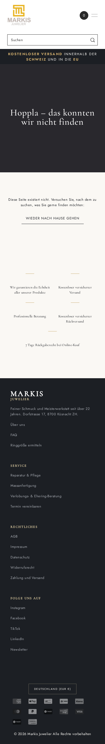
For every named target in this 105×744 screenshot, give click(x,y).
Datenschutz (20, 557)
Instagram (18, 607)
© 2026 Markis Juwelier (33, 733)
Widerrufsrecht (22, 567)
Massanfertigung (23, 485)
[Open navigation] (94, 15)
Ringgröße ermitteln (26, 445)
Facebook (18, 618)
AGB (14, 536)
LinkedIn (17, 638)
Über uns (17, 424)
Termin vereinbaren (25, 506)
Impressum (18, 546)
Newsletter (18, 649)
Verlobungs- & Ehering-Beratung (35, 496)
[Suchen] (92, 40)
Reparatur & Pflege (25, 475)
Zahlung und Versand (27, 577)
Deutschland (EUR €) (52, 689)
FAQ (13, 434)
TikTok (15, 628)
